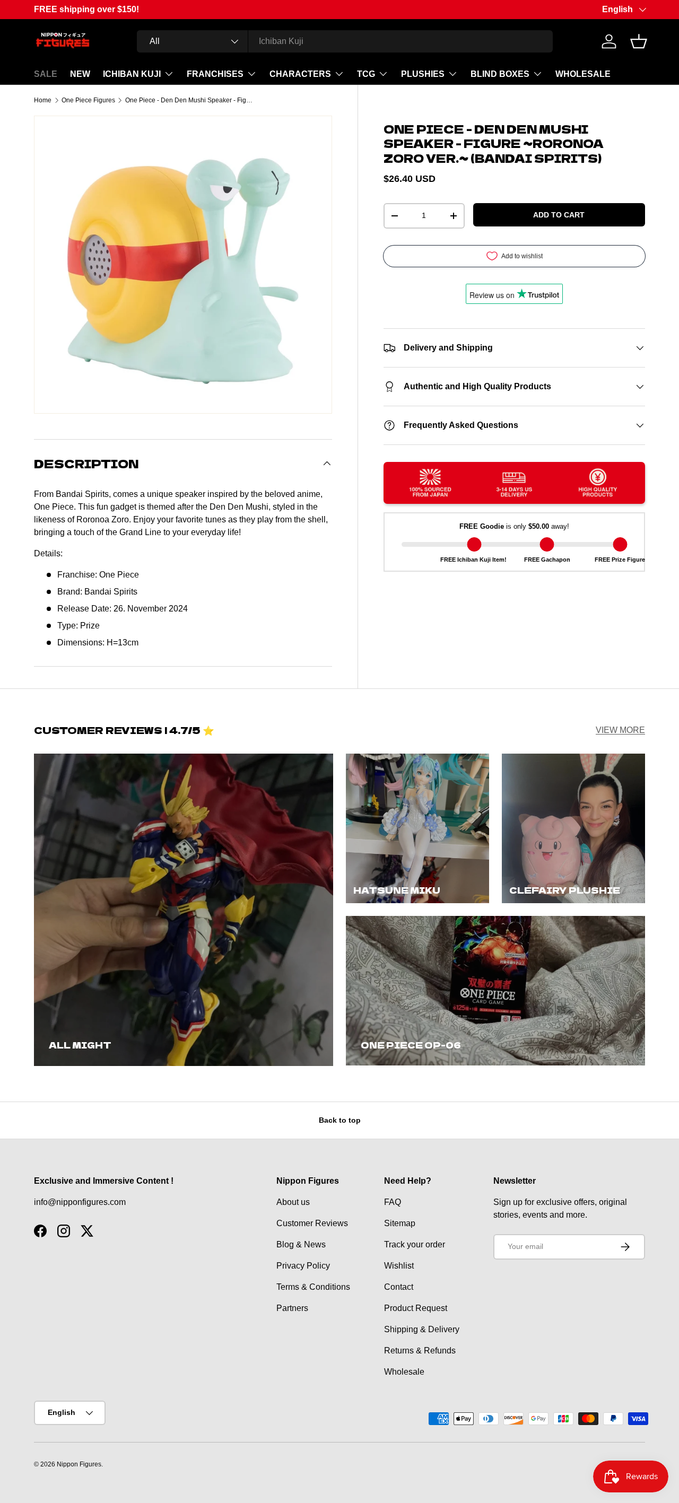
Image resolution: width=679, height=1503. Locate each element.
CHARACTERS (300, 73)
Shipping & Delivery (421, 1329)
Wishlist (399, 1265)
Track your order (414, 1244)
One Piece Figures (88, 100)
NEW (80, 73)
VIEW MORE (620, 730)
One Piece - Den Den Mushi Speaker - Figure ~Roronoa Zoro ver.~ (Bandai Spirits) (189, 100)
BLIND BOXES (500, 73)
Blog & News (301, 1244)
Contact (398, 1286)
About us (293, 1202)
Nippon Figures (79, 1464)
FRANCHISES (215, 73)
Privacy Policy (303, 1265)
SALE (45, 73)
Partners (292, 1308)
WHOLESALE (583, 73)
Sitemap (399, 1223)
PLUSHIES (423, 73)
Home (42, 100)
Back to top (340, 1120)
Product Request (415, 1308)
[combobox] (345, 41)
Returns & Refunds (420, 1350)
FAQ (392, 1202)
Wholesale (404, 1371)
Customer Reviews (312, 1223)
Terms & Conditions (313, 1286)
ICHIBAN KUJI (132, 73)
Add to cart (559, 215)
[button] (638, 41)
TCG (366, 73)
